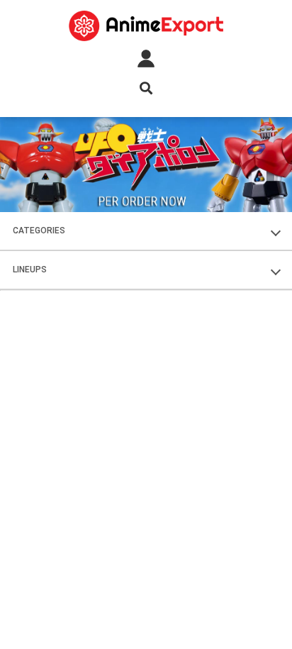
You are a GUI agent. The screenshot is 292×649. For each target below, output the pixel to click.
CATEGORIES (39, 230)
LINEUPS (30, 269)
